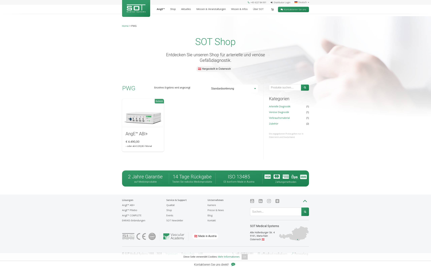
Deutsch (302, 2)
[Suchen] (305, 88)
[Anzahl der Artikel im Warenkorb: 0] (272, 9)
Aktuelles (186, 9)
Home (125, 25)
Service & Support (176, 200)
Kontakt (212, 220)
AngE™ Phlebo (129, 210)
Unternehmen (216, 200)
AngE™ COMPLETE (131, 215)
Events (169, 215)
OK (244, 257)
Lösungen (127, 200)
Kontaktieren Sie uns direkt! (211, 264)
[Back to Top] (306, 201)
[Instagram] (270, 201)
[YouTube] (253, 201)
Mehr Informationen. (229, 256)
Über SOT (258, 9)
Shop (173, 9)
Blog (210, 215)
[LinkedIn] (261, 201)
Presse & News (216, 210)
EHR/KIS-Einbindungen (133, 220)
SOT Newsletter (174, 220)
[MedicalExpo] (278, 201)
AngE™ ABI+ (128, 205)
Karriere (212, 205)
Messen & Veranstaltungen (211, 9)
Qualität (170, 205)
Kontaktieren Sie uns (295, 9)
